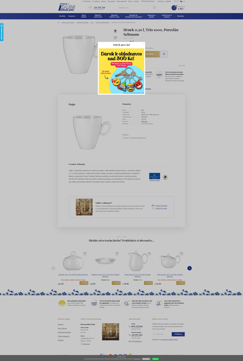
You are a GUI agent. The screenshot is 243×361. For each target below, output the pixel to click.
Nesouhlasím (146, 359)
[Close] (143, 44)
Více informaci (137, 359)
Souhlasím (155, 359)
